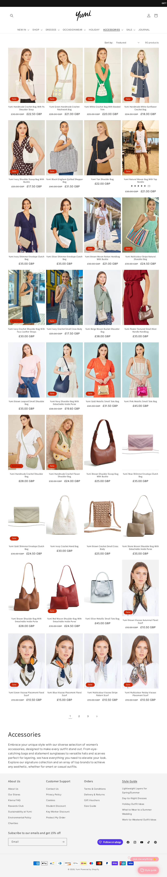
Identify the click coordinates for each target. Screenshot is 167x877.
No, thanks (108, 481)
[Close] (128, 391)
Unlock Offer (108, 451)
